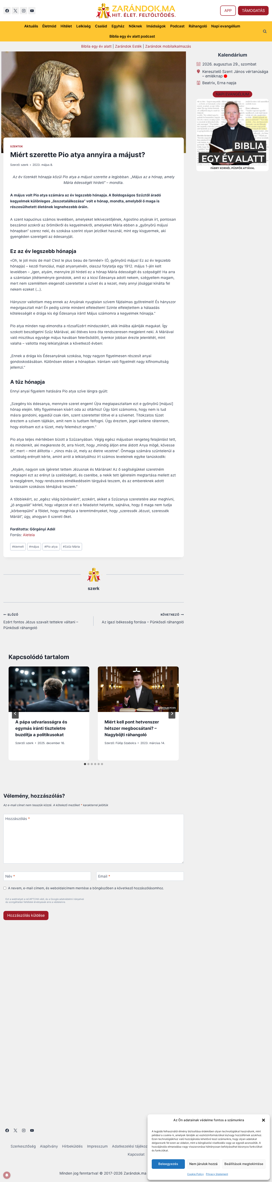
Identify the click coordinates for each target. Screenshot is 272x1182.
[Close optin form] (194, 549)
